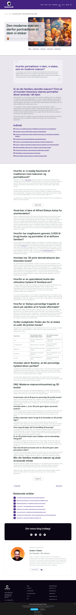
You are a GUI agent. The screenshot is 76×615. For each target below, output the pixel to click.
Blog (60, 4)
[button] (38, 612)
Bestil (46, 4)
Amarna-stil (24, 245)
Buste (50, 4)
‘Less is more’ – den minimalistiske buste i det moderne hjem (30, 506)
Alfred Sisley (28, 180)
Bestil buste (38, 205)
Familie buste (50, 49)
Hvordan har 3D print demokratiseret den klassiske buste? (30, 139)
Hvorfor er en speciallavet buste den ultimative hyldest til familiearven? (34, 142)
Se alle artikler (35, 569)
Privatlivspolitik (30, 590)
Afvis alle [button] (42, 609)
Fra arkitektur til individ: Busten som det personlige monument (30, 497)
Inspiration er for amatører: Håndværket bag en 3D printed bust (31, 509)
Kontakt (67, 4)
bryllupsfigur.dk (52, 590)
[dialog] (38, 609)
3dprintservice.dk (53, 599)
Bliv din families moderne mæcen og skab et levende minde (31, 156)
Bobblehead (54, 4)
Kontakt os (38, 479)
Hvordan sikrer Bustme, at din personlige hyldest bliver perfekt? (32, 150)
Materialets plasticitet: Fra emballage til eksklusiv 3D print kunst (31, 503)
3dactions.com (52, 588)
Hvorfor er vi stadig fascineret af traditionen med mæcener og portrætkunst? (35, 129)
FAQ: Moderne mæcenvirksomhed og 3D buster (28, 153)
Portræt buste (57, 49)
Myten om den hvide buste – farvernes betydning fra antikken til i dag (32, 500)
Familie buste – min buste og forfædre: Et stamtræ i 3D (29, 518)
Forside (42, 4)
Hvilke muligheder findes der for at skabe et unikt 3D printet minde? (33, 147)
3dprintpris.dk (52, 593)
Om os (63, 4)
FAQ (28, 598)
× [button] (74, 603)
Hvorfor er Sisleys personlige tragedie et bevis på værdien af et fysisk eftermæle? (37, 144)
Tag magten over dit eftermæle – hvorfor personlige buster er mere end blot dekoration (36, 515)
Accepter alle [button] (34, 609)
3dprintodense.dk (53, 596)
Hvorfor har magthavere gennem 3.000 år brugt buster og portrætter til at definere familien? (37, 135)
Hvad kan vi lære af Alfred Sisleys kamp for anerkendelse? (30, 131)
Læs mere (50, 606)
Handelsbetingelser (31, 593)
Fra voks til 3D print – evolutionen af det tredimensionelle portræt (31, 512)
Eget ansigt (43, 49)
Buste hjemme (36, 49)
